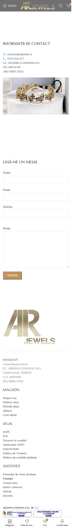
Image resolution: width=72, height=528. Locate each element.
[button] (36, 96)
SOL (5, 436)
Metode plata (11, 406)
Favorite (8, 495)
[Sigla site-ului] (38, 5)
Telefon (7, 207)
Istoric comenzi (12, 487)
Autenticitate (11, 449)
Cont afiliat (10, 415)
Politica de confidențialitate (20, 457)
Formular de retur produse (19, 474)
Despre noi (10, 398)
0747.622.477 (10, 359)
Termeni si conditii (14, 440)
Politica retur (11, 402)
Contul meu (10, 483)
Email (6, 190)
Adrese (7, 491)
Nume (7, 172)
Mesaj (6, 228)
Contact (8, 478)
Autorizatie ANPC (14, 444)
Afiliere (7, 411)
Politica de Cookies (14, 453)
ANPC (6, 432)
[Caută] (61, 6)
